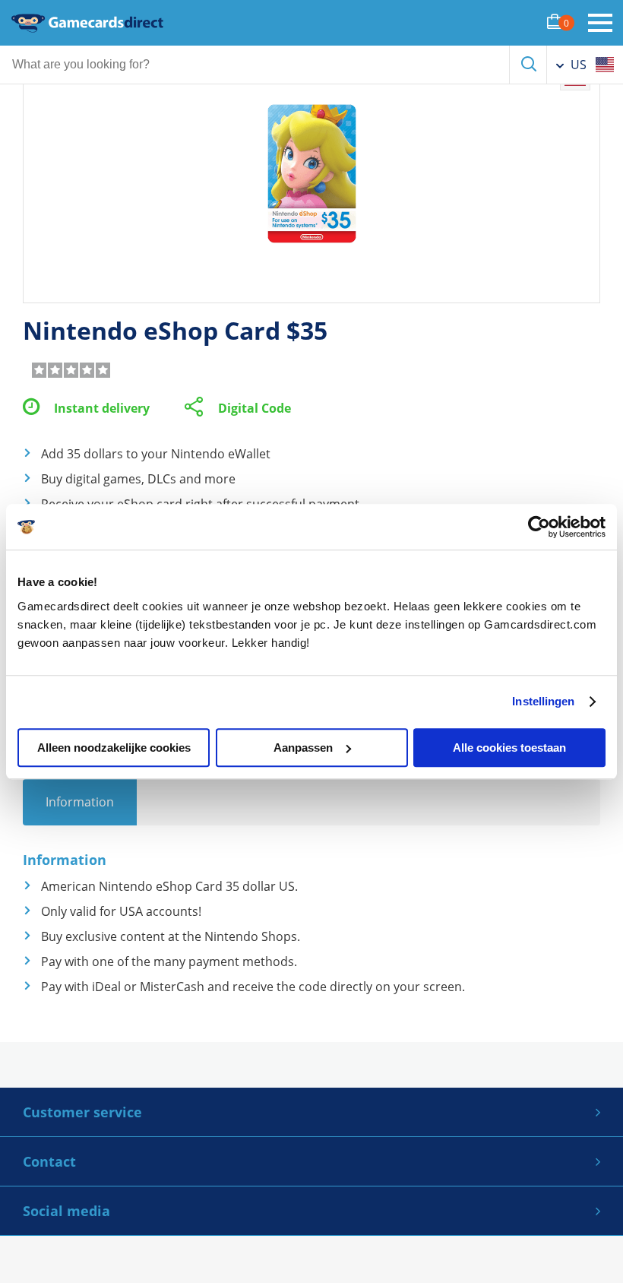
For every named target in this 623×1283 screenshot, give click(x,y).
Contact (49, 1161)
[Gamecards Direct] (87, 23)
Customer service (82, 1112)
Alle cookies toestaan (509, 747)
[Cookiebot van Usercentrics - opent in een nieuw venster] (539, 526)
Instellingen (543, 701)
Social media (66, 1211)
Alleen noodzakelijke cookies (114, 747)
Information (80, 802)
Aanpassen (303, 747)
